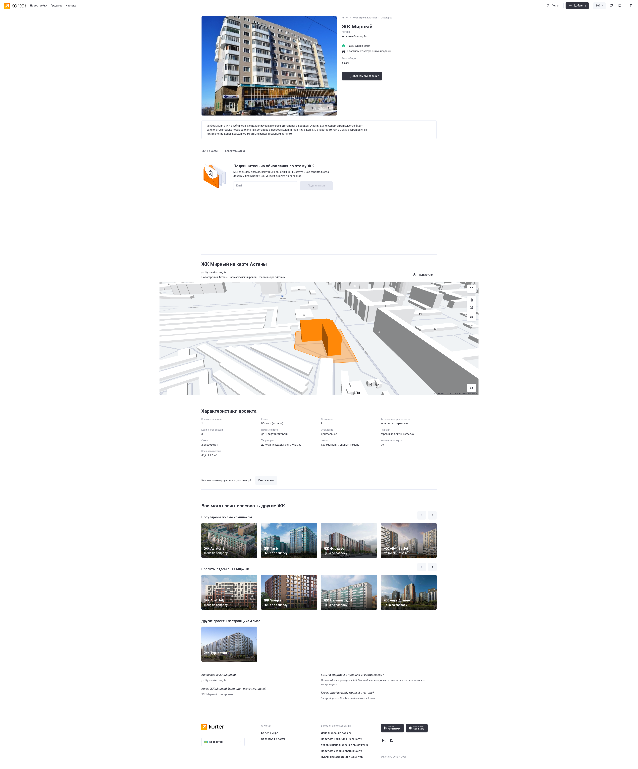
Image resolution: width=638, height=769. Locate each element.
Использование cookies (336, 733)
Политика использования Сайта (341, 751)
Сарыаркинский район (243, 277)
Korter (345, 17)
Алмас (345, 63)
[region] (319, 338)
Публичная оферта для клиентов (342, 757)
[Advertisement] (319, 226)
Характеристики (235, 151)
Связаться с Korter (273, 739)
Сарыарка (386, 17)
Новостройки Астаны (365, 17)
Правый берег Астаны (271, 277)
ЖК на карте (210, 151)
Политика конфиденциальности (341, 739)
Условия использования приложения (345, 745)
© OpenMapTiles (441, 393)
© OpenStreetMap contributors (463, 393)
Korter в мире (269, 733)
